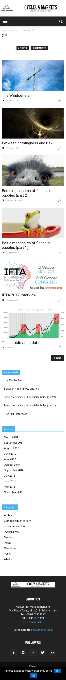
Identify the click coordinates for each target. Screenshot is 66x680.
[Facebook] (13, 652)
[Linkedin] (33, 652)
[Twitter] (42, 652)
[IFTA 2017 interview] (33, 275)
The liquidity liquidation (22, 342)
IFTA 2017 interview (19, 295)
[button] (61, 21)
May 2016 (9, 486)
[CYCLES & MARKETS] (33, 8)
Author (8, 515)
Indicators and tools (15, 526)
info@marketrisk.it (42, 629)
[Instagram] (23, 652)
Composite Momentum (17, 520)
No (33, 676)
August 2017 (11, 448)
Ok (57, 671)
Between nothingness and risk (27, 143)
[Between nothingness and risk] (33, 123)
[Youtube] (52, 652)
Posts (7, 553)
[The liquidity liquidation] (33, 322)
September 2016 (14, 470)
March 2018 (11, 437)
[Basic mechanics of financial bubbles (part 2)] (33, 170)
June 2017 (10, 453)
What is (8, 559)
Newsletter (10, 548)
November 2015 (13, 492)
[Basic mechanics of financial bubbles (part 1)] (33, 223)
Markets (9, 537)
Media (7, 542)
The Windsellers (16, 95)
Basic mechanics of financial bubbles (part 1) (26, 245)
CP (3, 100)
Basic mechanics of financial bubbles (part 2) (26, 193)
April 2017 (10, 459)
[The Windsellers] (33, 75)
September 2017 (14, 442)
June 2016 (10, 481)
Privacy (33, 666)
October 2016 (12, 464)
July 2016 (9, 475)
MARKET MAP (12, 531)
